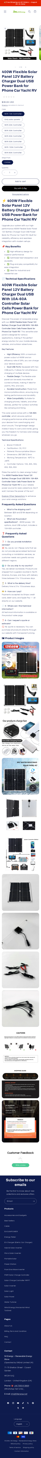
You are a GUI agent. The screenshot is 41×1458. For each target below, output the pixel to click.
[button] (5, 11)
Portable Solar (10, 1259)
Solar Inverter (10, 1286)
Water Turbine (10, 1302)
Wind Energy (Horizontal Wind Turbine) (17, 1309)
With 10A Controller (13, 114)
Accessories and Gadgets (15, 1215)
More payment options (20, 194)
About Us (8, 1326)
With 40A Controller (13, 136)
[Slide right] (25, 67)
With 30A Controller (13, 130)
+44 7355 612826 (21, 1386)
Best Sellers (9, 1221)
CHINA (7, 162)
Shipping (5, 105)
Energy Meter (10, 1237)
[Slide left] (15, 67)
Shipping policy (28, 1447)
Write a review (20, 1165)
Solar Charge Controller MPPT (17, 1280)
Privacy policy (28, 1444)
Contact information (22, 1451)
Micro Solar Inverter (12, 1253)
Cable (6, 1226)
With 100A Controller (13, 147)
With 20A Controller (13, 125)
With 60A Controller (13, 153)
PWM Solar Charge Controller (16, 1275)
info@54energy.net (19, 1394)
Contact (7, 1342)
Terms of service (15, 1447)
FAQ (6, 1336)
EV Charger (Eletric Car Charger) (18, 1242)
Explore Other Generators (13, 496)
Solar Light (9, 1291)
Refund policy (15, 1444)
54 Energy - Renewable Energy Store (23, 1441)
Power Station (10, 1264)
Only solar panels (12, 119)
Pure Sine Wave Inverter (14, 1269)
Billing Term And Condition (15, 1331)
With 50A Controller (13, 141)
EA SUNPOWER (11, 1231)
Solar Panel (9, 1297)
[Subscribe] (34, 1201)
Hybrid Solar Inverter (13, 1248)
